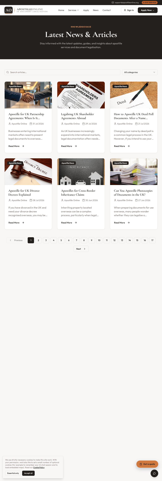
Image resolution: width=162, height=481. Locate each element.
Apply (86, 10)
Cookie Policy (38, 467)
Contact (107, 10)
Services (72, 10)
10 (99, 240)
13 (122, 240)
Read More (14, 146)
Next (78, 248)
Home (61, 10)
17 (152, 240)
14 (130, 240)
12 (114, 240)
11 (107, 240)
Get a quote (149, 464)
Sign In (130, 10)
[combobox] (140, 72)
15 (137, 240)
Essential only (13, 473)
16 (145, 240)
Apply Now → (147, 10)
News (95, 10)
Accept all (28, 473)
